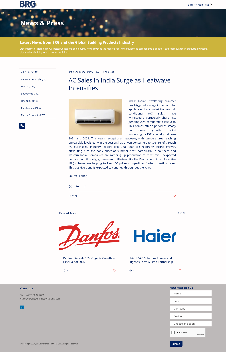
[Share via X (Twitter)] (70, 186)
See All (181, 212)
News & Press (42, 22)
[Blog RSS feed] (22, 126)
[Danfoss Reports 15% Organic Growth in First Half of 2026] (89, 236)
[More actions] (174, 72)
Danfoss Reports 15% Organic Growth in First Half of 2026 (89, 260)
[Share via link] (85, 186)
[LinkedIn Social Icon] (22, 307)
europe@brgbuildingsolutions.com (40, 298)
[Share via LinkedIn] (77, 186)
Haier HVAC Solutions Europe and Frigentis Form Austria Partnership (151, 260)
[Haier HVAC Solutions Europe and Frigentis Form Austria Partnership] (155, 236)
